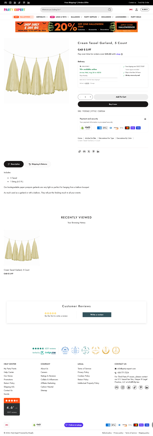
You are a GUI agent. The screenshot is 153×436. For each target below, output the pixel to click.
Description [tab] (15, 164)
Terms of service (131, 433)
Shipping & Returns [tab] (39, 164)
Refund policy (107, 433)
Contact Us (8, 390)
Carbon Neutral (47, 387)
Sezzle (6, 394)
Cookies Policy (84, 376)
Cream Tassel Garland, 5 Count (16, 270)
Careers (44, 372)
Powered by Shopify (26, 433)
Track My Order (143, 2)
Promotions (8, 379)
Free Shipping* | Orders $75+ (77, 2)
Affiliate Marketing (48, 383)
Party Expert (15, 433)
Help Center (9, 372)
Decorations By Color (124, 138)
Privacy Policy (83, 372)
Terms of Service (84, 368)
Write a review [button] (96, 314)
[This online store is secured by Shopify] (85, 127)
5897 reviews (12, 412)
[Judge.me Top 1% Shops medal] (106, 350)
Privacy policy (118, 433)
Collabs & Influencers (49, 379)
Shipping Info (9, 387)
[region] (76, 2)
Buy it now (113, 104)
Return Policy (9, 383)
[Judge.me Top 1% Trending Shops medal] (116, 350)
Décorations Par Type (106, 138)
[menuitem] (21, 368)
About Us (44, 368)
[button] (131, 9)
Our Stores (8, 376)
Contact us (132, 2)
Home (80, 138)
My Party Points (10, 368)
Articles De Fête (90, 138)
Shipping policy (144, 433)
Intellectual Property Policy (88, 383)
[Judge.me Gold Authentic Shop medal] (95, 350)
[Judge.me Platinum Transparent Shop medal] (85, 350)
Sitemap (44, 390)
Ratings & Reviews (48, 376)
